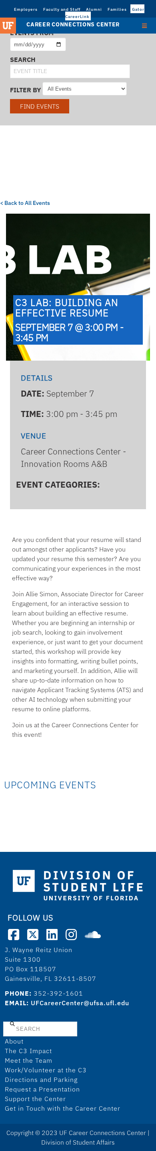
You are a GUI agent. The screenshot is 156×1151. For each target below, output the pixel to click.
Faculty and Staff (61, 9)
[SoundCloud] (93, 934)
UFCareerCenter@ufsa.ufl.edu (80, 1003)
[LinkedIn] (52, 934)
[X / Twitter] (32, 934)
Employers (26, 9)
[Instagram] (71, 934)
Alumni (94, 9)
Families (117, 9)
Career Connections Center (73, 24)
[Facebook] (13, 934)
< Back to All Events (25, 202)
